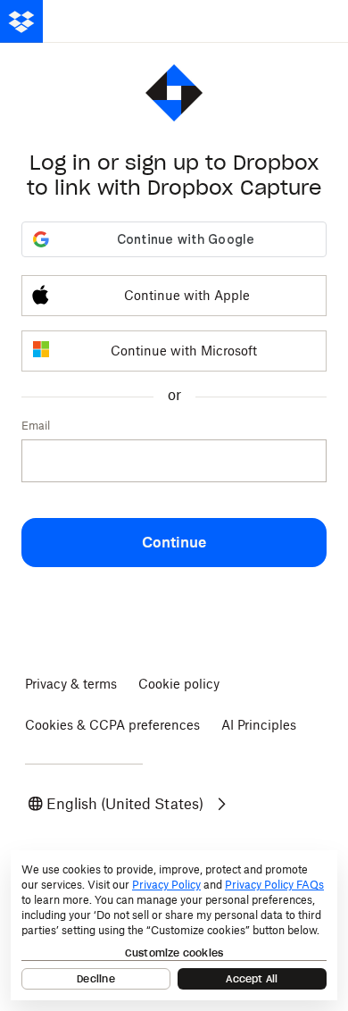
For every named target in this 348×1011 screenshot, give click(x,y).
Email (35, 425)
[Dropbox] (21, 21)
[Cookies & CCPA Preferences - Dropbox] (174, 925)
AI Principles (258, 724)
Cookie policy (179, 683)
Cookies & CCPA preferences (112, 724)
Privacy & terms (71, 683)
